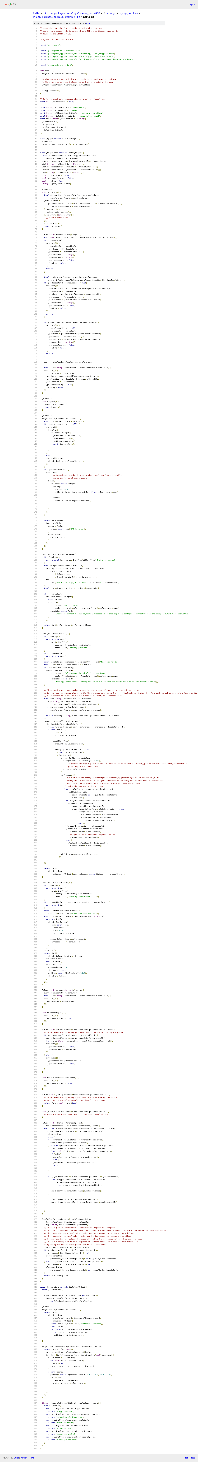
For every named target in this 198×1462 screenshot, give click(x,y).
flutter (37, 13)
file (88, 23)
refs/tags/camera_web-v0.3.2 (83, 13)
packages (59, 13)
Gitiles (16, 1457)
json (193, 1457)
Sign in (192, 4)
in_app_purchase (128, 13)
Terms (31, 1457)
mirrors (47, 13)
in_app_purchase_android (48, 16)
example (70, 16)
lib (78, 16)
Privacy (23, 1457)
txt (186, 1457)
